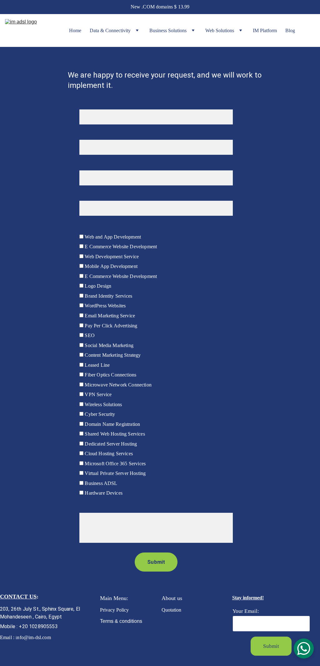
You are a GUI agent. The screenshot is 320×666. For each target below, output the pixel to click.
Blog (290, 30)
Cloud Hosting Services (108, 453)
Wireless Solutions (102, 404)
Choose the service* (99, 227)
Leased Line (96, 365)
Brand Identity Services (107, 296)
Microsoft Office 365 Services (114, 463)
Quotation (173, 610)
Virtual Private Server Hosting (114, 473)
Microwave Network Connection (117, 384)
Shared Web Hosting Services (114, 433)
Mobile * (88, 196)
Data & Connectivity (110, 30)
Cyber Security (99, 414)
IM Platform (265, 30)
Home (75, 30)
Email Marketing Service (109, 315)
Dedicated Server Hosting (110, 444)
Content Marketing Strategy (112, 355)
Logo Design (97, 286)
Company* (90, 135)
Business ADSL (100, 483)
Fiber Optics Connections (109, 374)
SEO (89, 335)
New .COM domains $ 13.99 (160, 6)
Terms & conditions (121, 621)
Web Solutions (219, 30)
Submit (156, 562)
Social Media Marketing (108, 345)
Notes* (86, 508)
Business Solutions (168, 30)
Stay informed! (248, 597)
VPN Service (97, 394)
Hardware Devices (102, 493)
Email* (86, 166)
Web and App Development (112, 237)
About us (172, 598)
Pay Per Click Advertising (110, 325)
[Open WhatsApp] (304, 648)
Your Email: (245, 611)
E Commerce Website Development (120, 246)
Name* (86, 105)
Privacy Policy (115, 610)
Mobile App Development (110, 266)
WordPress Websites (104, 305)
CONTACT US (18, 596)
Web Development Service (111, 256)
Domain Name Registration (111, 424)
